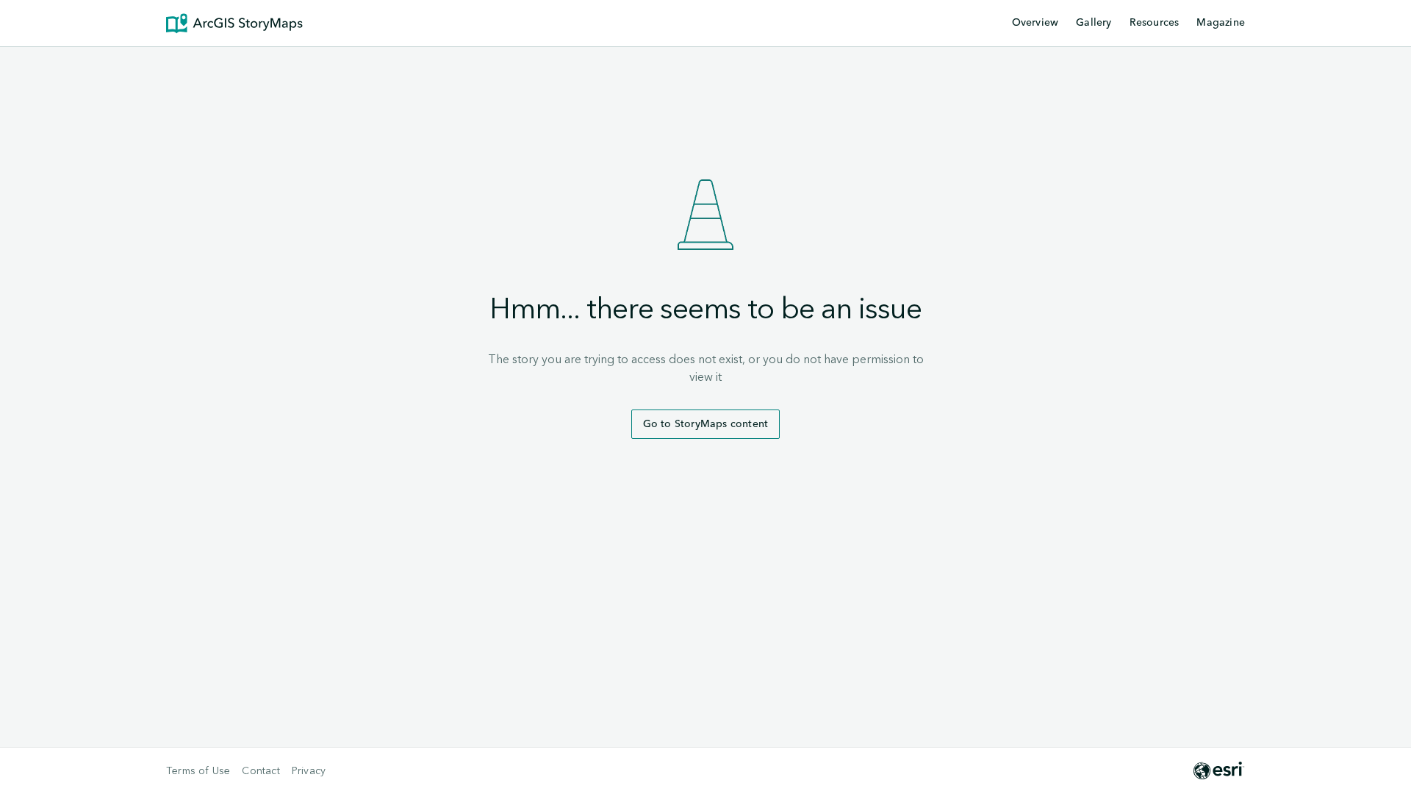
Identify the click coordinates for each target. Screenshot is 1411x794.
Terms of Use (198, 771)
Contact (260, 771)
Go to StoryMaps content (706, 424)
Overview (1035, 23)
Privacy (309, 771)
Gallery (1093, 23)
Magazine (1220, 23)
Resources (1155, 23)
